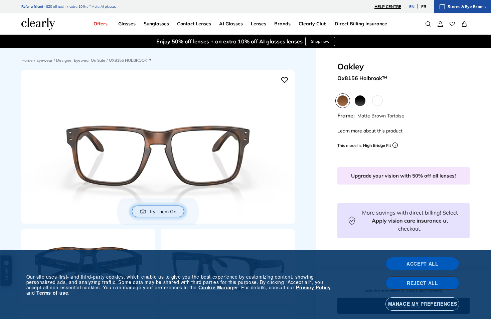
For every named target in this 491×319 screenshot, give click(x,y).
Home (27, 60)
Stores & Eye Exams (467, 6)
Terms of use (52, 292)
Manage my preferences (422, 303)
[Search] (428, 24)
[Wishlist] (452, 24)
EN (412, 6)
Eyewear (44, 60)
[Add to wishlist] (284, 80)
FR (423, 6)
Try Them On (162, 212)
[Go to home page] (38, 24)
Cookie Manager (218, 287)
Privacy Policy (313, 287)
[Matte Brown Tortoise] (342, 100)
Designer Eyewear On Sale (80, 60)
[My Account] (440, 24)
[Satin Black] (360, 100)
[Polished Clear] (377, 100)
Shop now (320, 34)
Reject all (422, 283)
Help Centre (387, 6)
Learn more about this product (369, 131)
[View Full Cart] (464, 24)
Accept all (422, 263)
